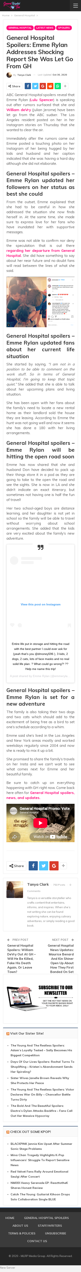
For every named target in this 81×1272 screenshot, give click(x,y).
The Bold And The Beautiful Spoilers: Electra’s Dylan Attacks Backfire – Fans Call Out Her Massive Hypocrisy (41, 1111)
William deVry (18, 110)
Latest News (44, 27)
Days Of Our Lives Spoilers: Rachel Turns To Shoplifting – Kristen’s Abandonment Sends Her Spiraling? (42, 1067)
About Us (20, 1226)
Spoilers (64, 27)
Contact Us (37, 1241)
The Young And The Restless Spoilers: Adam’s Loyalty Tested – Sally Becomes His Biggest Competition (41, 1050)
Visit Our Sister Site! (27, 1033)
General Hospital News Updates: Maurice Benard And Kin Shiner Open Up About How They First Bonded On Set (61, 959)
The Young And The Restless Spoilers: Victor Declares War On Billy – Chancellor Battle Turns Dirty (42, 1094)
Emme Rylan (41, 676)
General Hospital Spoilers (46, 1218)
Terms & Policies (21, 1233)
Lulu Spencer (41, 100)
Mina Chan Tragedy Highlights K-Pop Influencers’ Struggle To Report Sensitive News (40, 1160)
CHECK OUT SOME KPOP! (30, 1132)
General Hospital (20, 27)
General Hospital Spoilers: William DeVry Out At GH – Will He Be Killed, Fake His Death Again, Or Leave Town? (21, 959)
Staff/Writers (50, 1226)
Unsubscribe (55, 1233)
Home (9, 1218)
